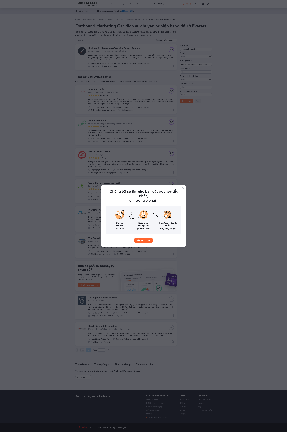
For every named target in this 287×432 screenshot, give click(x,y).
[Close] (183, 187)
